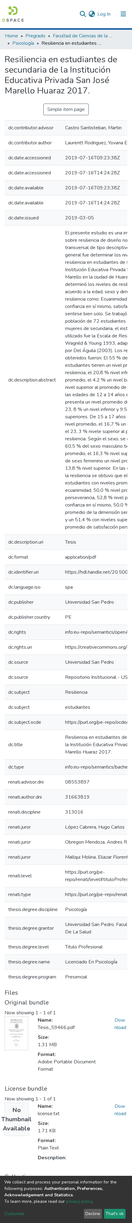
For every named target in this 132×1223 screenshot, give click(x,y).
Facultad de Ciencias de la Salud (83, 35)
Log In (104, 14)
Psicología (23, 43)
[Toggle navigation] (123, 14)
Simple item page (66, 109)
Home (11, 35)
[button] (91, 14)
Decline (92, 1214)
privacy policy (79, 1201)
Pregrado (35, 35)
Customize (14, 1214)
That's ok (115, 1214)
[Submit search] (83, 14)
